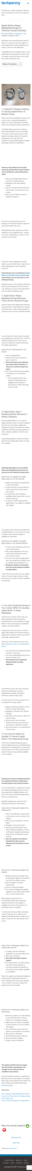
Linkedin (6, 1163)
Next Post (16, 1143)
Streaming (18, 33)
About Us (19, 1160)
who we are (13, 1148)
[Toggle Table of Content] (19, 64)
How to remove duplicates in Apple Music (15, 1100)
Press (12, 1163)
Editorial (19, 1163)
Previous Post (16, 1137)
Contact (26, 1163)
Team (25, 1160)
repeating (5, 1085)
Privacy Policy (9, 1160)
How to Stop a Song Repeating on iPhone (15, 1094)
